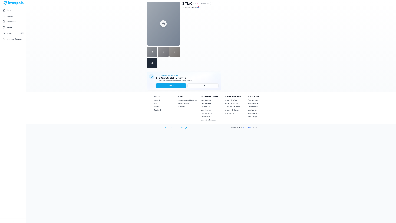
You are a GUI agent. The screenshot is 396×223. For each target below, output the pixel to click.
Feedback (157, 110)
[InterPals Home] (13, 3)
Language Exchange (232, 110)
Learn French (205, 107)
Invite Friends (229, 113)
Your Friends (252, 110)
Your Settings (252, 116)
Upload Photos (253, 107)
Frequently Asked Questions (187, 100)
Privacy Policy (185, 128)
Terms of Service (171, 128)
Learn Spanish (206, 100)
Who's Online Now (231, 100)
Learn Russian (205, 116)
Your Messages (253, 103)
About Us (157, 100)
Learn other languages (208, 120)
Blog (155, 103)
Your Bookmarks (253, 113)
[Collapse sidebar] (13, 220)
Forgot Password (183, 103)
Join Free (171, 85)
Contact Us (181, 107)
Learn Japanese (206, 113)
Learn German (206, 110)
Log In (203, 85)
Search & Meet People (232, 107)
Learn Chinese (206, 103)
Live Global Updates (231, 103)
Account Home (253, 100)
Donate (156, 107)
